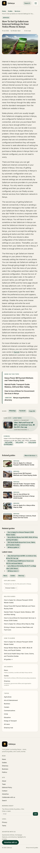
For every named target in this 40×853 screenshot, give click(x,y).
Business (7, 703)
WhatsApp (12, 411)
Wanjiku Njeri (17, 31)
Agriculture (7, 697)
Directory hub (8, 727)
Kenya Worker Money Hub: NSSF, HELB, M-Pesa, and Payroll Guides (22, 538)
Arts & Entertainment (11, 700)
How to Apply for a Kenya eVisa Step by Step (19, 624)
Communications (9, 710)
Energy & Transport (10, 721)
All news (7, 724)
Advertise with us (10, 842)
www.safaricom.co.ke (27, 367)
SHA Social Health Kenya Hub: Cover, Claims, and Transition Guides (20, 543)
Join (35, 814)
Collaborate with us (8, 797)
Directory (21, 575)
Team (4, 784)
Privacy (4, 822)
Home (4, 11)
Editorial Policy (7, 787)
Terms (4, 825)
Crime (6, 714)
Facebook (22, 411)
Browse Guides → (11, 588)
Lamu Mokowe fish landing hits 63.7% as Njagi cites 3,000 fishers (21, 567)
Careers (6, 707)
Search (27, 3)
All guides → (8, 659)
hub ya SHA (19, 442)
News (5, 575)
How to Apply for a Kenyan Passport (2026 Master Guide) (20, 533)
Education (7, 717)
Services (17, 11)
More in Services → (31, 455)
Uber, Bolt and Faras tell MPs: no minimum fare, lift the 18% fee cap (21, 557)
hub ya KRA (8, 442)
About (4, 781)
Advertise (5, 794)
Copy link (32, 411)
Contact (4, 791)
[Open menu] (35, 3)
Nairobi (16, 352)
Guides (10, 11)
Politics (4, 772)
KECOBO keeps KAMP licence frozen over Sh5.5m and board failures (20, 562)
